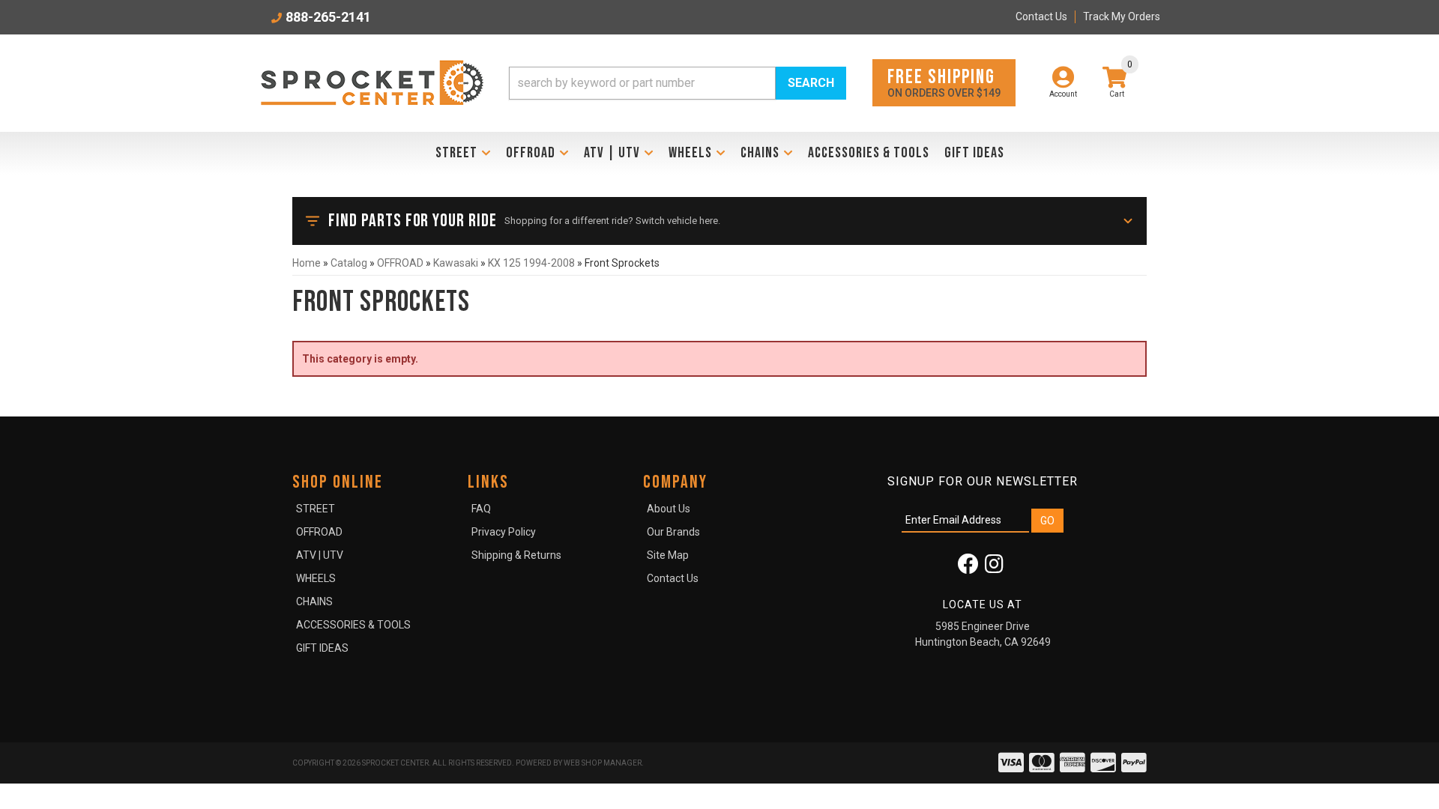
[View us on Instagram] (994, 568)
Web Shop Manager (603, 763)
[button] (677, 83)
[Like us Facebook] (968, 568)
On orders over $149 (944, 82)
